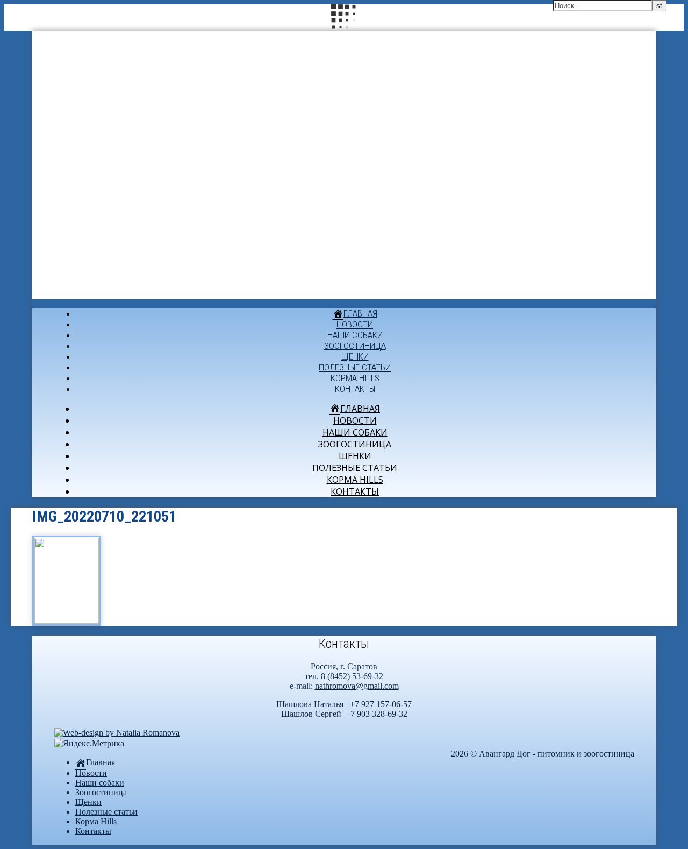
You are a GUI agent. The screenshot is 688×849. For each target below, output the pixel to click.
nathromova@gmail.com (357, 685)
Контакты (355, 388)
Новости (354, 324)
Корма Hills (355, 378)
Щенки (355, 356)
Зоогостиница (355, 345)
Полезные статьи (355, 367)
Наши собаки (355, 335)
